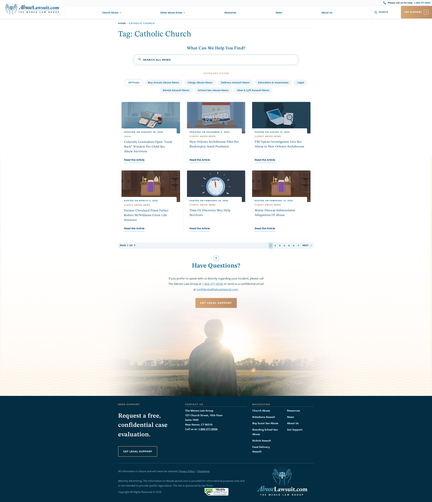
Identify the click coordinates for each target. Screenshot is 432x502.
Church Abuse (110, 12)
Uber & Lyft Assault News (253, 90)
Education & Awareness (273, 82)
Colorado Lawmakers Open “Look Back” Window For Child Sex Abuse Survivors (148, 146)
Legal (300, 82)
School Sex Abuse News (213, 90)
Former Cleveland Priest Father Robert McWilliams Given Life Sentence (146, 215)
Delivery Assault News (235, 82)
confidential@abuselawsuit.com (217, 289)
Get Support (295, 429)
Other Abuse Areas (171, 12)
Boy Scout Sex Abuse (265, 423)
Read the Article (134, 159)
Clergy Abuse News (199, 82)
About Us (326, 12)
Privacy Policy (187, 471)
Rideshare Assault (263, 417)
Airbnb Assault (261, 440)
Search (383, 12)
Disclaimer (203, 471)
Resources (230, 12)
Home (122, 23)
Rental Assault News (176, 90)
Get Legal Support (216, 302)
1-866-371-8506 (422, 3)
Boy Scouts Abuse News (163, 82)
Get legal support (137, 451)
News (279, 12)
